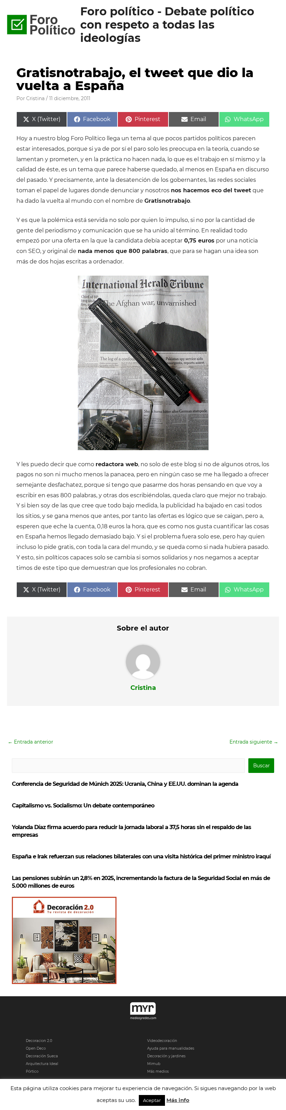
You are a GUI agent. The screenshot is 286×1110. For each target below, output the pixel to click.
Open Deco (36, 1048)
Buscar (261, 765)
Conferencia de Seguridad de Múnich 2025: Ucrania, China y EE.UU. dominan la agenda (125, 784)
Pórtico (32, 1071)
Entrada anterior (30, 742)
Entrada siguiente (253, 742)
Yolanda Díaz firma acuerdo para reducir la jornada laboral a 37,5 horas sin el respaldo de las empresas (131, 831)
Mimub (153, 1063)
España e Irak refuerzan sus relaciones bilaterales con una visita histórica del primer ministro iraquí (141, 856)
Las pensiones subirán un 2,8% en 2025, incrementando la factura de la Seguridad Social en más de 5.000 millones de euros (141, 882)
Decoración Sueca (42, 1056)
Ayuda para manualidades (170, 1048)
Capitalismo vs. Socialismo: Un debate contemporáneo (83, 805)
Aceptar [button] (152, 1100)
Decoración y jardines (166, 1056)
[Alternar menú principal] (272, 25)
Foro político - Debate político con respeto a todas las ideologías (167, 25)
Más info (177, 1100)
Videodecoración (162, 1040)
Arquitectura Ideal (42, 1063)
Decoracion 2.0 (39, 1040)
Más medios (158, 1071)
